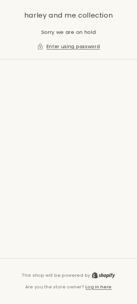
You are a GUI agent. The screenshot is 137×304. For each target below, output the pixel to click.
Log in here (98, 287)
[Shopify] (103, 275)
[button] (68, 47)
